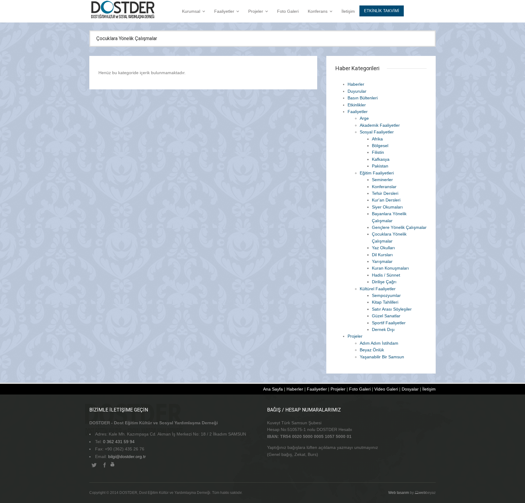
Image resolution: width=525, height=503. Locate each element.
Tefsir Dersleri (385, 193)
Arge (364, 118)
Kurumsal (191, 11)
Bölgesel (380, 145)
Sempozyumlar (386, 295)
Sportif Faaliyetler (389, 322)
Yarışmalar (382, 261)
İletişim (348, 11)
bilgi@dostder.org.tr (127, 456)
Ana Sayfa (273, 389)
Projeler (255, 11)
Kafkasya (380, 159)
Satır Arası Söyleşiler (392, 309)
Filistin (378, 152)
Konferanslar (384, 186)
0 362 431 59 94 (119, 441)
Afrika (377, 138)
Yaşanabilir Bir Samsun (382, 356)
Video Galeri (386, 389)
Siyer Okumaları (387, 207)
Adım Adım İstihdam (379, 343)
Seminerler (382, 179)
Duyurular (357, 91)
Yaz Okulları (383, 247)
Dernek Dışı (383, 329)
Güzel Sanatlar (386, 315)
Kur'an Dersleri (386, 200)
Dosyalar (410, 389)
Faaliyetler (224, 11)
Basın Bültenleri (363, 97)
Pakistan (380, 166)
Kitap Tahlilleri (385, 302)
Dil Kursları (382, 254)
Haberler (356, 84)
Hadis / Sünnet (386, 275)
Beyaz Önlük (372, 349)
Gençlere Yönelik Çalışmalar (399, 227)
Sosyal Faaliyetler (377, 131)
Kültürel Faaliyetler (378, 288)
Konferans (318, 11)
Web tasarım (398, 493)
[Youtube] (115, 465)
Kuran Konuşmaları (390, 268)
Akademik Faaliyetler (380, 125)
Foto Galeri (288, 11)
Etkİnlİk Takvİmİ (381, 11)
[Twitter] (93, 465)
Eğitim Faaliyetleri (377, 173)
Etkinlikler (357, 104)
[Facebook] (104, 465)
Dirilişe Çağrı (384, 281)
